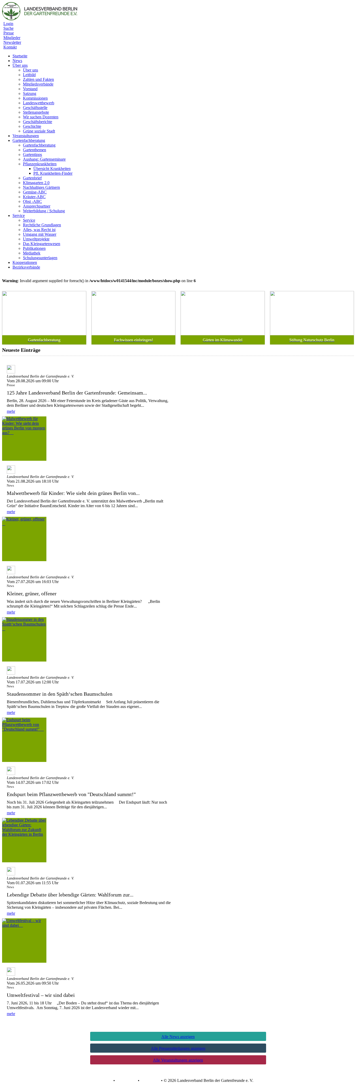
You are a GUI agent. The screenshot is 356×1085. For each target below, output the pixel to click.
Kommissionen (35, 98)
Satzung (29, 93)
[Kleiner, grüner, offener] (24, 539)
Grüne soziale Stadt (39, 131)
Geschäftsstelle (35, 107)
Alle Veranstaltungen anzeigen (178, 1060)
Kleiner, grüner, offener (34, 593)
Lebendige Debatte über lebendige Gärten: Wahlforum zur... (70, 895)
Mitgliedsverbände (38, 84)
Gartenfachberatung (39, 145)
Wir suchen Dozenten (40, 117)
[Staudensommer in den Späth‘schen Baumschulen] (24, 639)
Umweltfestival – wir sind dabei (43, 995)
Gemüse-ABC (35, 192)
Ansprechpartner (36, 206)
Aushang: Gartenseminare (44, 159)
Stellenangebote (36, 112)
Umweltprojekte (36, 239)
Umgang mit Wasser (39, 234)
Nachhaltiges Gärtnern (41, 187)
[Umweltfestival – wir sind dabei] (24, 940)
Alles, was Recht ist (39, 229)
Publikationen (34, 248)
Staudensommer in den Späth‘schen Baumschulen (62, 694)
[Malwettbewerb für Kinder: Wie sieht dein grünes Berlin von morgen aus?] (24, 438)
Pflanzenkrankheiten (40, 164)
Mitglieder (11, 37)
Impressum (150, 1080)
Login (8, 23)
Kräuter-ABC (34, 197)
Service (29, 220)
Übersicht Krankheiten (52, 168)
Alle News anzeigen (178, 1036)
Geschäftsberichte (37, 121)
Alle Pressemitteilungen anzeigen (178, 1048)
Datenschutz (126, 1080)
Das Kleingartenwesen (41, 243)
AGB (107, 1080)
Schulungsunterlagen (40, 258)
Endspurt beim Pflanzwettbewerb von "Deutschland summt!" (74, 794)
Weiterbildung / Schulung (44, 211)
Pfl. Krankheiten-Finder (52, 173)
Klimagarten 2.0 (36, 182)
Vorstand (30, 89)
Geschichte (32, 126)
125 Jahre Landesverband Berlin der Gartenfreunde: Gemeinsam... (77, 393)
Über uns (30, 70)
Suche (8, 28)
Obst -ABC (32, 201)
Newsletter (12, 42)
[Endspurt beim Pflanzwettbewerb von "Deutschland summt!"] (24, 740)
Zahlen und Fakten (38, 79)
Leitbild (29, 74)
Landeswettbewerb (38, 103)
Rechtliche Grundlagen (42, 225)
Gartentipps (32, 154)
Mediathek (31, 253)
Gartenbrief (32, 178)
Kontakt (10, 47)
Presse (8, 33)
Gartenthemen (34, 150)
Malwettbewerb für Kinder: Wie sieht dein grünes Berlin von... (73, 493)
